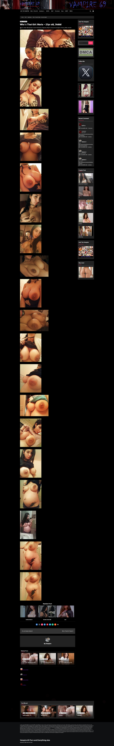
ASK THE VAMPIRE (24, 11)
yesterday (90, 136)
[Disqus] (47, 682)
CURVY (66, 11)
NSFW (47, 11)
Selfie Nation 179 (27, 715)
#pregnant (58, 27)
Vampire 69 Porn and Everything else (35, 740)
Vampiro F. (84, 141)
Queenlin (61, 661)
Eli (79, 197)
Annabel (43, 661)
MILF (52, 11)
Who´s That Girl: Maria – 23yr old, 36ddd (40, 24)
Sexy (62, 11)
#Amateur (40, 27)
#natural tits (53, 27)
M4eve (24, 661)
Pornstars (57, 11)
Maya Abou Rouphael (83, 183)
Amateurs (41, 11)
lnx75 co (84, 125)
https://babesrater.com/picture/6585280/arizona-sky (86, 163)
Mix (24, 713)
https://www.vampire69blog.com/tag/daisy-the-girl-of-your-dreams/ (86, 145)
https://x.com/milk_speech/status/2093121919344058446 (86, 135)
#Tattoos (63, 27)
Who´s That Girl (34, 11)
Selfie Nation (32, 713)
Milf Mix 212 (44, 715)
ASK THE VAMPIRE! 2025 (83, 128)
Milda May (81, 237)
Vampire (25, 27)
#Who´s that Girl (68, 27)
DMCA (71, 11)
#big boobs (44, 27)
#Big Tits (48, 27)
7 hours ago (90, 128)
